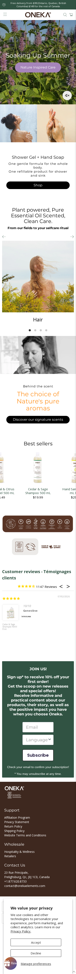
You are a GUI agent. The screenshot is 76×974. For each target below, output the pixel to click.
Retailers (10, 856)
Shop (38, 185)
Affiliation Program (17, 817)
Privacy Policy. (21, 931)
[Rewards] (10, 963)
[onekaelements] (38, 15)
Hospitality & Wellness (19, 852)
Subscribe (38, 755)
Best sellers (38, 444)
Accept (36, 942)
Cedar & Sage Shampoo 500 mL (38, 491)
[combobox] (37, 740)
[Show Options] (50, 740)
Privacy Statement (16, 822)
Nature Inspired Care (38, 67)
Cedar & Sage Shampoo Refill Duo (9, 626)
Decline (36, 953)
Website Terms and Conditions (25, 835)
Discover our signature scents (38, 420)
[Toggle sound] (67, 95)
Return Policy (13, 826)
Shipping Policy (14, 831)
